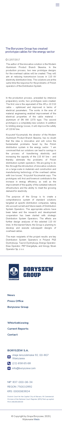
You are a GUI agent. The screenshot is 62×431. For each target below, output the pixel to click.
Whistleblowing (17, 323)
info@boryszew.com (24, 368)
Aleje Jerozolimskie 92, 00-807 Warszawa (30, 356)
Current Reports (17, 329)
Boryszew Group (17, 307)
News (11, 295)
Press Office (15, 301)
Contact (12, 335)
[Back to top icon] (55, 424)
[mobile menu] (57, 5)
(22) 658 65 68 (21, 363)
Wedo (37, 419)
